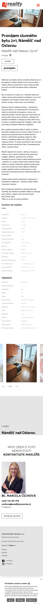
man (12, 545)
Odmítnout (20, 600)
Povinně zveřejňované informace (13, 541)
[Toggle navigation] (38, 5)
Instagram (9, 563)
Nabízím (4, 552)
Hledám (4, 549)
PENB (4, 208)
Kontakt (8, 61)
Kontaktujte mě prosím (12, 516)
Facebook (9, 560)
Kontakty (4, 555)
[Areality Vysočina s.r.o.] (12, 5)
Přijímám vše (31, 600)
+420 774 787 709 (10, 501)
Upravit (10, 600)
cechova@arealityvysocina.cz (16, 504)
